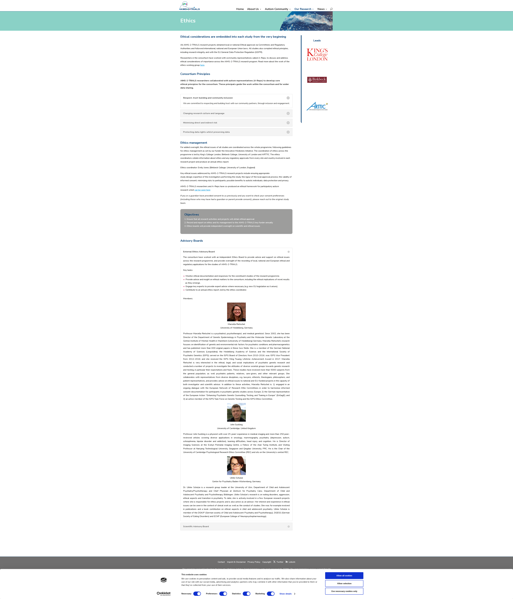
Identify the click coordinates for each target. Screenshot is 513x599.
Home (240, 9)
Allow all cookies (344, 575)
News (321, 9)
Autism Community (276, 9)
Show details (285, 594)
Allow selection (344, 583)
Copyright (266, 562)
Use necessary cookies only (344, 591)
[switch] (223, 594)
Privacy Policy (254, 562)
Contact (221, 562)
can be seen (200, 190)
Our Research (302, 9)
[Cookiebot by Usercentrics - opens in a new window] (163, 594)
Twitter (280, 562)
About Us (253, 9)
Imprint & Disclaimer (236, 562)
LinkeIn (292, 562)
